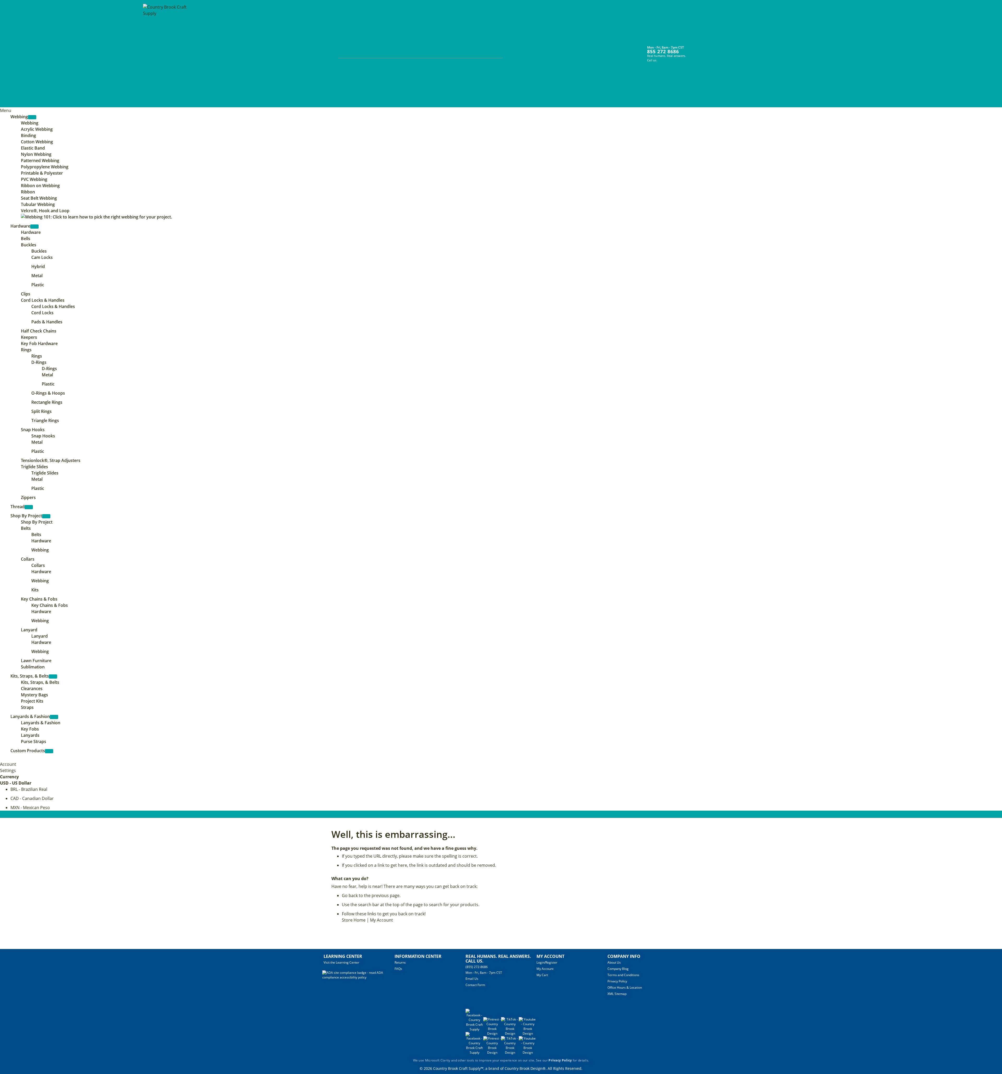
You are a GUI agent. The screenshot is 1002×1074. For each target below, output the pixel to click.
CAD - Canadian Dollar (32, 798)
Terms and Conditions (623, 975)
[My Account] (696, 50)
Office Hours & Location (624, 987)
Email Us (472, 978)
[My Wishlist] (705, 50)
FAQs (398, 968)
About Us (614, 962)
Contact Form (475, 985)
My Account (381, 920)
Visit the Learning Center (341, 962)
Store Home (354, 920)
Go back (350, 895)
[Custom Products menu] (49, 751)
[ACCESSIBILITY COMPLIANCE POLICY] (358, 977)
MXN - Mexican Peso (30, 807)
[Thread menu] (29, 507)
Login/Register (546, 962)
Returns (400, 962)
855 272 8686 (663, 51)
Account (8, 764)
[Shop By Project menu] (46, 516)
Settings (8, 770)
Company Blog (618, 968)
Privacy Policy (617, 981)
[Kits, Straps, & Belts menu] (53, 676)
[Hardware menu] (34, 226)
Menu (5, 110)
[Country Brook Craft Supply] (166, 54)
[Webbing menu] (32, 117)
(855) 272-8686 (477, 967)
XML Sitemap (617, 994)
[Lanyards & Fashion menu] (54, 717)
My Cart (542, 975)
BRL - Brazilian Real (28, 789)
